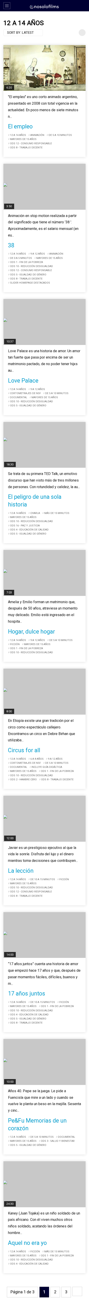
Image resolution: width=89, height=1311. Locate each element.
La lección (21, 871)
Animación (37, 135)
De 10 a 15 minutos (42, 879)
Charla (35, 513)
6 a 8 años (37, 759)
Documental (18, 397)
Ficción (15, 644)
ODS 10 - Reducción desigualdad (31, 266)
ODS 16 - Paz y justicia (25, 525)
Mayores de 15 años (23, 139)
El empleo (20, 126)
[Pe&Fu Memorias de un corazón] (44, 1062)
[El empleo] (44, 68)
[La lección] (44, 819)
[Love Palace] (44, 322)
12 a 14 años (18, 135)
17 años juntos (26, 993)
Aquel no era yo (27, 1243)
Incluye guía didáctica (46, 767)
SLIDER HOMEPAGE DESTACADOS (30, 283)
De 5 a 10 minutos (60, 135)
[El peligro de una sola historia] (44, 445)
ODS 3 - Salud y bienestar (58, 1141)
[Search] (83, 5)
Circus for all (24, 750)
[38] (44, 187)
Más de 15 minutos (56, 513)
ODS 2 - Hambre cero (23, 779)
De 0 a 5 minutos (21, 258)
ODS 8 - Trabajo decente (26, 147)
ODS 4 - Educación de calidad (29, 529)
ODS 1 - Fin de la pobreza (26, 262)
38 (11, 245)
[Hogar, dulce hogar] (44, 573)
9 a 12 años (37, 254)
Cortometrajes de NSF (25, 393)
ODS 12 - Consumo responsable (31, 143)
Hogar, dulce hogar (31, 631)
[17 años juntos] (44, 935)
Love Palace (23, 380)
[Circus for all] (44, 692)
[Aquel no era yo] (44, 1184)
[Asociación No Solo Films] (44, 6)
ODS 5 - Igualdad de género (28, 274)
